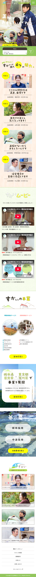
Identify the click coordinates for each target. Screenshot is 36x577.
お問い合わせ (18, 564)
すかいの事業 (18, 553)
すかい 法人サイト (17, 569)
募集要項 (18, 556)
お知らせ (18, 560)
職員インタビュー (18, 549)
